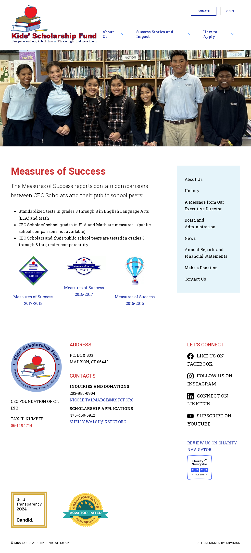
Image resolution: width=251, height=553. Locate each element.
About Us (108, 34)
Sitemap (62, 543)
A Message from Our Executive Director (204, 205)
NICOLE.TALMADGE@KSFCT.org (102, 399)
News (190, 238)
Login (229, 11)
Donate (204, 11)
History (192, 190)
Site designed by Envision (219, 543)
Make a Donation (201, 267)
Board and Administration (200, 223)
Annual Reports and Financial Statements (206, 253)
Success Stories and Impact (154, 34)
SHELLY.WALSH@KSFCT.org (98, 421)
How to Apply (210, 34)
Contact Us (195, 279)
